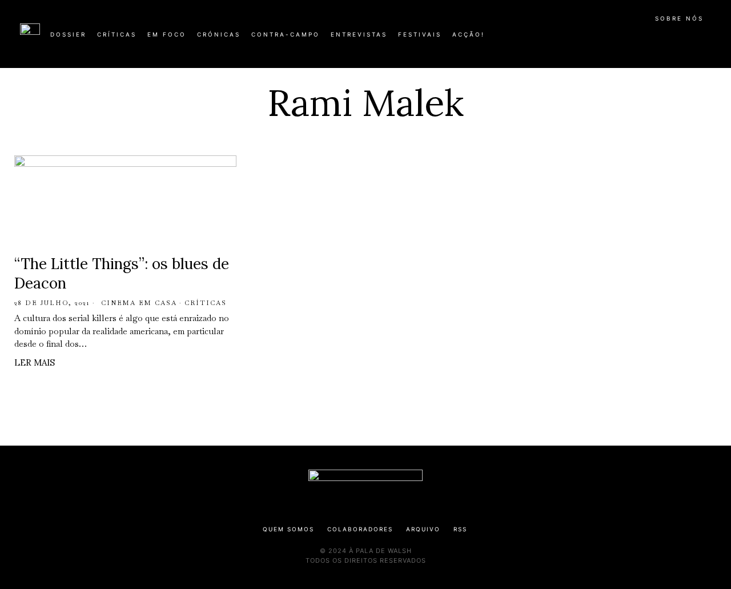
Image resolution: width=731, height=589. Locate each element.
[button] (705, 40)
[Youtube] (674, 39)
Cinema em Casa (139, 303)
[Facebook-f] (601, 39)
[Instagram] (637, 39)
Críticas (205, 303)
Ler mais (34, 362)
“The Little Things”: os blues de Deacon (121, 273)
